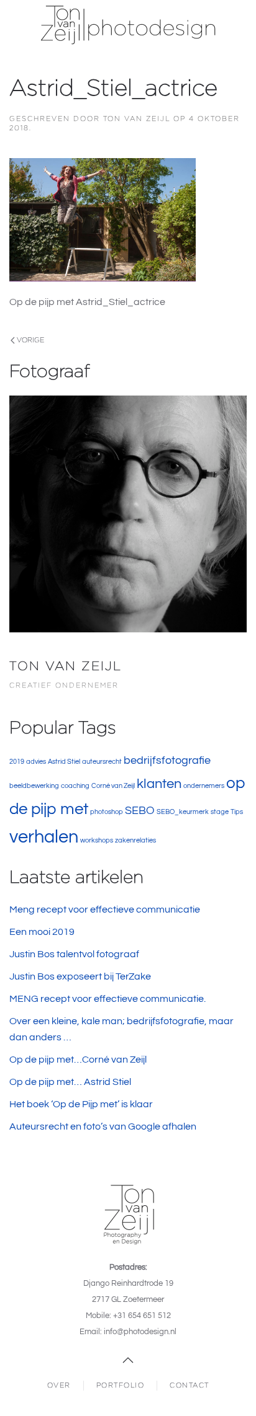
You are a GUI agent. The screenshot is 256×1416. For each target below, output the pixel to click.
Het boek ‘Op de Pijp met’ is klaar (81, 1104)
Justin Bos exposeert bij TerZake (80, 976)
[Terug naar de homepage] (128, 25)
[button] (128, 1360)
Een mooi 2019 (42, 932)
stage (220, 811)
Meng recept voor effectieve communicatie (104, 909)
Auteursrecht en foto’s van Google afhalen (102, 1126)
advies (36, 761)
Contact (189, 1385)
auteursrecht (102, 761)
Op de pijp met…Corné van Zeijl (78, 1059)
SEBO (140, 810)
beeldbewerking (34, 785)
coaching (75, 785)
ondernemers (203, 785)
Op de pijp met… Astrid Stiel (70, 1082)
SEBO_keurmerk (183, 811)
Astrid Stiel (64, 761)
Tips (237, 811)
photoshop (106, 811)
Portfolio (120, 1385)
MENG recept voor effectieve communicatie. (107, 999)
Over (59, 1385)
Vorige (30, 339)
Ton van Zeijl (136, 118)
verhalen (43, 837)
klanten (159, 784)
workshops (96, 840)
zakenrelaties (135, 840)
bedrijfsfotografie (167, 760)
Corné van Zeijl (113, 785)
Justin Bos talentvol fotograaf (74, 954)
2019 (16, 761)
